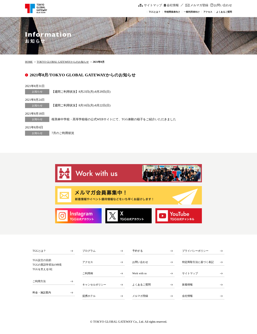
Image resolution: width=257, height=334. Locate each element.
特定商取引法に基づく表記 (198, 262)
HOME (29, 61)
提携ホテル (89, 296)
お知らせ (37, 91)
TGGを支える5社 (42, 269)
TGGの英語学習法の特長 (47, 265)
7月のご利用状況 (63, 133)
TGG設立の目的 (42, 260)
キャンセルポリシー (94, 284)
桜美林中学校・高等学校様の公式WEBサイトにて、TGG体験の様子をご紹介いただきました (114, 119)
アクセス (87, 262)
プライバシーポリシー (195, 250)
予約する (137, 250)
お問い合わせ (223, 5)
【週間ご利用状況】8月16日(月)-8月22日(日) (81, 105)
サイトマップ (153, 5)
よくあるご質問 (141, 284)
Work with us (139, 273)
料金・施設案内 (42, 292)
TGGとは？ (39, 250)
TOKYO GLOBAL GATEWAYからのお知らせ (63, 61)
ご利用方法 (39, 281)
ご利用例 (87, 273)
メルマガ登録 (199, 5)
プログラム (89, 250)
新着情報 (187, 284)
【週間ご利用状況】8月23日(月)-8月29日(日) (81, 91)
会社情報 (173, 5)
